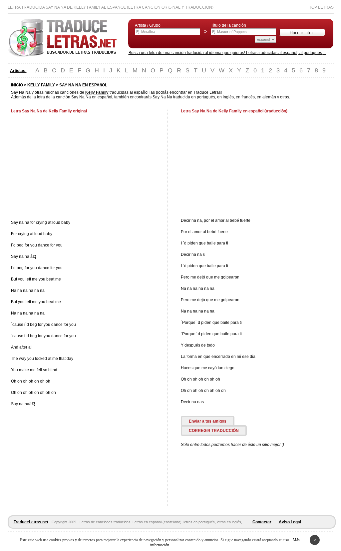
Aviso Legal (290, 522)
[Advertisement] (67, 167)
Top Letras (321, 7)
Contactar (261, 522)
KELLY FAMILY (41, 85)
